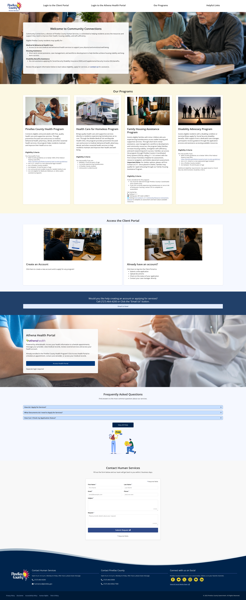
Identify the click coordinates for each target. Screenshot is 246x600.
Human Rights (43, 595)
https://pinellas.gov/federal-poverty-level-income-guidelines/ (47, 161)
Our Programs (161, 5)
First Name (91, 484)
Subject (90, 498)
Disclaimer (20, 595)
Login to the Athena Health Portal (108, 5)
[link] (46, 149)
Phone (126, 491)
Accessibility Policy (31, 595)
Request (90, 513)
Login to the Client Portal (56, 5)
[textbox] (123, 505)
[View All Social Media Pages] (189, 584)
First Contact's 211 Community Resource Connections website (148, 199)
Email (90, 491)
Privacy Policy (10, 595)
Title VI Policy (54, 595)
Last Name (127, 484)
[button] (123, 407)
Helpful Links (213, 5)
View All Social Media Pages (179, 584)
